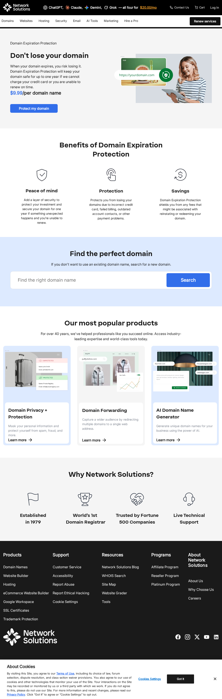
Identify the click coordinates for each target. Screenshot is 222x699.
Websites (26, 21)
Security (61, 21)
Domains (8, 21)
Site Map (109, 584)
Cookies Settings (149, 679)
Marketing (111, 21)
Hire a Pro (131, 21)
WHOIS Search (114, 575)
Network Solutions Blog (120, 567)
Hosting (44, 21)
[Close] (215, 679)
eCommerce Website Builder (26, 593)
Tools (106, 601)
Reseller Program (165, 575)
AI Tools (92, 21)
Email (76, 21)
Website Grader (114, 593)
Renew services (205, 21)
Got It (180, 679)
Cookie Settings (65, 601)
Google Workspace (18, 601)
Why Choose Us (201, 589)
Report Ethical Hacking (71, 593)
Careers (194, 598)
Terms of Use (65, 673)
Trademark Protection (20, 619)
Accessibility (63, 575)
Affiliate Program (164, 567)
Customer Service (67, 567)
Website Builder (15, 575)
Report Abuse (63, 584)
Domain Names (15, 567)
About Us (195, 581)
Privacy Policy (16, 694)
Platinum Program (165, 584)
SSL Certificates (16, 610)
